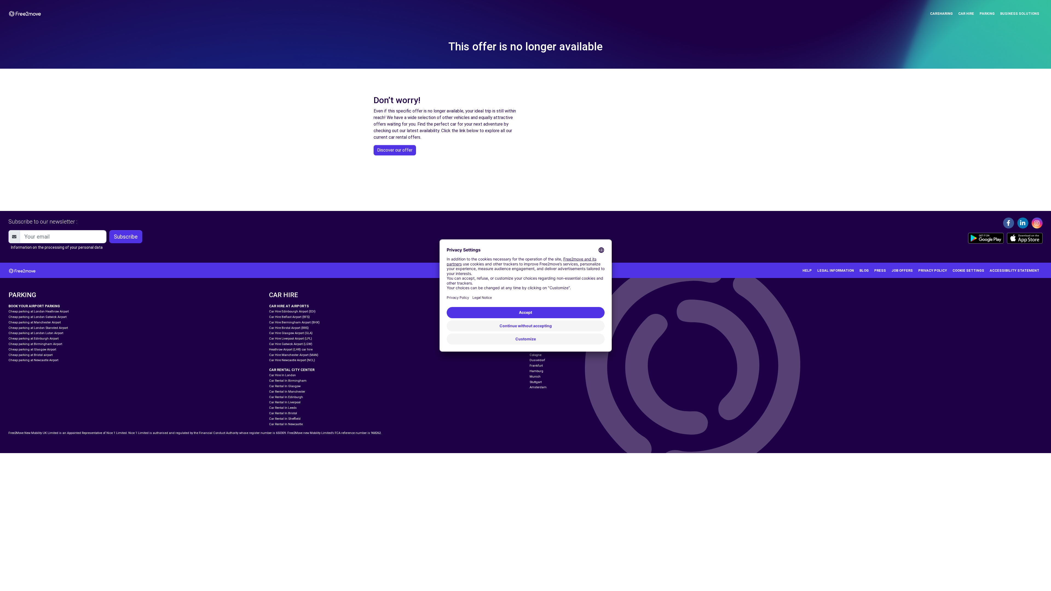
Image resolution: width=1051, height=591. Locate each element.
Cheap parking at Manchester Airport (34, 322)
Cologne (535, 355)
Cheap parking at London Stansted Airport (38, 328)
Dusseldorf (537, 360)
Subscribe (126, 236)
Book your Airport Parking (34, 306)
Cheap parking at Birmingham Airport (35, 344)
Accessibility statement (1014, 270)
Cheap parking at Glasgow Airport (32, 349)
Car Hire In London (282, 375)
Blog (864, 270)
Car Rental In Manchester (287, 391)
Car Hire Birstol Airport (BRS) (289, 328)
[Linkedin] (1022, 223)
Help (807, 270)
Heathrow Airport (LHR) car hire (291, 349)
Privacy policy (932, 270)
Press (880, 270)
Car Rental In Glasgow (285, 386)
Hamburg (536, 371)
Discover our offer (394, 150)
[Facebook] (1008, 223)
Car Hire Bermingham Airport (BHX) (294, 322)
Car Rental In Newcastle (286, 424)
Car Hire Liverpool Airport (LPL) (290, 338)
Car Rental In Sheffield (285, 419)
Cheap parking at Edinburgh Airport (33, 338)
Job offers (902, 270)
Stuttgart (536, 382)
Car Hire (966, 13)
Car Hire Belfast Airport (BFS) (289, 317)
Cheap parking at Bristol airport (30, 355)
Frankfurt (536, 365)
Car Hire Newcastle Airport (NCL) (292, 360)
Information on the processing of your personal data (57, 247)
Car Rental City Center (291, 370)
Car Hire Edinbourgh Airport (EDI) (292, 311)
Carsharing (941, 13)
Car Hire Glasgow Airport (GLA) (291, 333)
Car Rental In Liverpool (285, 402)
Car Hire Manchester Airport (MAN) (293, 355)
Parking (987, 13)
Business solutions (1019, 13)
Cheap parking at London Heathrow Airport (38, 311)
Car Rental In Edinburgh (286, 397)
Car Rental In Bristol (283, 413)
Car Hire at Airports (289, 306)
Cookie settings (968, 270)
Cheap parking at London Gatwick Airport (37, 317)
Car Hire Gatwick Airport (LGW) (290, 344)
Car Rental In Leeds (283, 408)
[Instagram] (1037, 223)
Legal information (835, 270)
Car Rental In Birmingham (288, 381)
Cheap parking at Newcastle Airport (33, 360)
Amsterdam (538, 387)
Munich (535, 376)
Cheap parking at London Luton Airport (35, 333)
